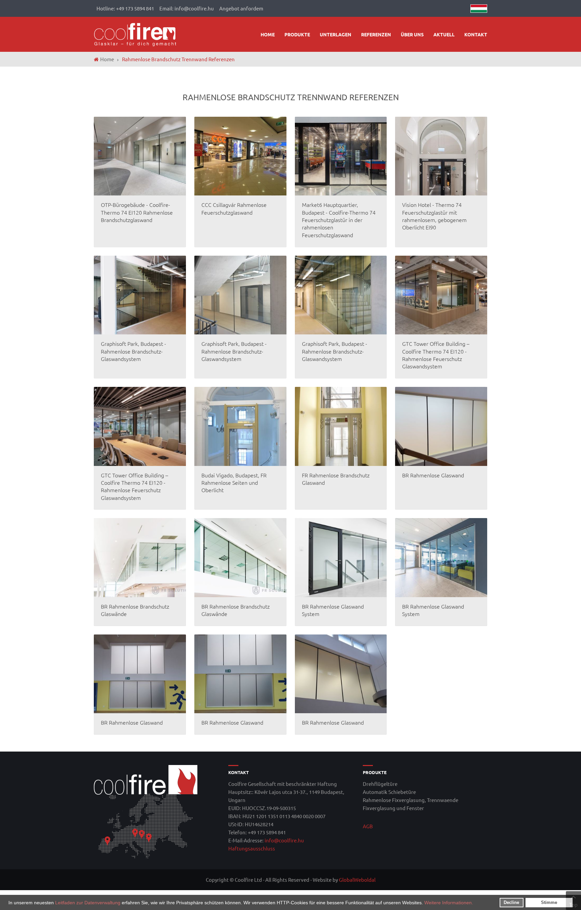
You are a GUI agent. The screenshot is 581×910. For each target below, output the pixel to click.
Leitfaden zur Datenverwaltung (87, 902)
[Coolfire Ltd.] (135, 33)
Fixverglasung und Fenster (393, 808)
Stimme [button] (549, 902)
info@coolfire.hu (284, 840)
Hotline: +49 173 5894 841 (125, 8)
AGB (368, 826)
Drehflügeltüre (380, 783)
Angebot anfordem (241, 8)
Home (107, 59)
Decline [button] (511, 902)
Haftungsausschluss (251, 848)
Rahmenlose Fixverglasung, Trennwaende (410, 800)
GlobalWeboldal (357, 879)
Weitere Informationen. (448, 902)
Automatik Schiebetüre (389, 792)
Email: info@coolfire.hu (186, 8)
